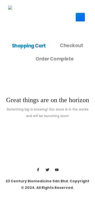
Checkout (71, 45)
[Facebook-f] (38, 170)
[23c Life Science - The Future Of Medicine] (23, 17)
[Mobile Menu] (80, 17)
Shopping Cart (29, 45)
